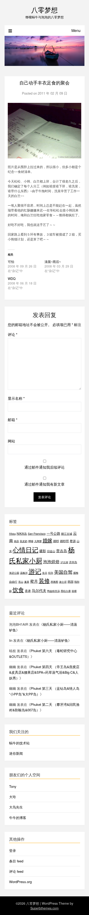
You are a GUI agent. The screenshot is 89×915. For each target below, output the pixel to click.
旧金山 (51, 551)
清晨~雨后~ (52, 261)
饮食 (18, 590)
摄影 (42, 550)
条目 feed (16, 861)
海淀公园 (14, 572)
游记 (35, 571)
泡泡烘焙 (51, 561)
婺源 (73, 541)
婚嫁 (47, 540)
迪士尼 (63, 581)
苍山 (20, 581)
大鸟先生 (16, 807)
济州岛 (73, 562)
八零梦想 (44, 9)
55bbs (12, 533)
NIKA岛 (22, 533)
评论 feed (16, 871)
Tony (12, 786)
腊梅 (75, 572)
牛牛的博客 (17, 817)
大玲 (12, 796)
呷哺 (30, 541)
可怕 (11, 261)
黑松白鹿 (66, 591)
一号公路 (53, 533)
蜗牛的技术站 (19, 742)
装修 (44, 580)
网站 (11, 441)
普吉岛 (61, 550)
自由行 (13, 581)
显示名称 (16, 398)
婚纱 (56, 541)
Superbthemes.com (44, 908)
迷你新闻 (16, 753)
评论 (12, 334)
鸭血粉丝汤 (53, 591)
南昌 (16, 541)
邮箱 (12, 419)
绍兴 (50, 572)
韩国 (70, 581)
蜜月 (34, 581)
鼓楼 (74, 591)
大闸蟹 (38, 541)
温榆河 (24, 572)
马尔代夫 (39, 590)
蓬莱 (26, 581)
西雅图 (54, 581)
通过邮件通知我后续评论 (44, 467)
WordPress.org (20, 881)
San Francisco (37, 533)
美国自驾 (63, 572)
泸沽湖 (64, 562)
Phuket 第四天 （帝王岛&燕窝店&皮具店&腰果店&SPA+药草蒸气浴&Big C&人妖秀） (44, 672)
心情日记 (25, 549)
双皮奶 (23, 541)
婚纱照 (64, 541)
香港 (28, 590)
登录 (12, 850)
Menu (76, 30)
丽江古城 (66, 533)
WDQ (12, 278)
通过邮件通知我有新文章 (44, 484)
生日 (44, 572)
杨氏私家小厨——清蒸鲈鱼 (47, 640)
